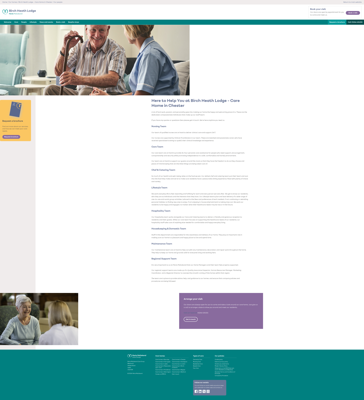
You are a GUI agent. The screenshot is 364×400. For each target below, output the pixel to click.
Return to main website (352, 2)
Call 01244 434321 (355, 22)
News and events (46, 22)
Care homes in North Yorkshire (178, 367)
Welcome (7, 22)
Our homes (13, 2)
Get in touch (191, 319)
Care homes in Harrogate (162, 361)
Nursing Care (197, 361)
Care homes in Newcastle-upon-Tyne (163, 367)
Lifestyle (33, 22)
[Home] (136, 355)
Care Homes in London (178, 364)
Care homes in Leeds (161, 364)
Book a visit (352, 13)
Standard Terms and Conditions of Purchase (225, 372)
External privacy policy (221, 361)
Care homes (160, 356)
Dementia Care (197, 359)
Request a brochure (337, 22)
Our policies (219, 356)
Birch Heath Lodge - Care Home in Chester (35, 2)
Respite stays (73, 22)
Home (4, 2)
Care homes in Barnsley (162, 359)
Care (16, 22)
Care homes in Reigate (178, 369)
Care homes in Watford (179, 372)
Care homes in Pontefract (163, 369)
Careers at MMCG (160, 374)
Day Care (196, 368)
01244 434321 (202, 313)
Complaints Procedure (221, 375)
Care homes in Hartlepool (179, 361)
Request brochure (11, 137)
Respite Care (196, 366)
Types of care (198, 356)
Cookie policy (219, 359)
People (24, 22)
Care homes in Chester (179, 359)
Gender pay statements (222, 364)
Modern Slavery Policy (221, 366)
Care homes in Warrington (163, 372)
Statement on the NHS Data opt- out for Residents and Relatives (224, 369)
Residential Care (198, 364)
